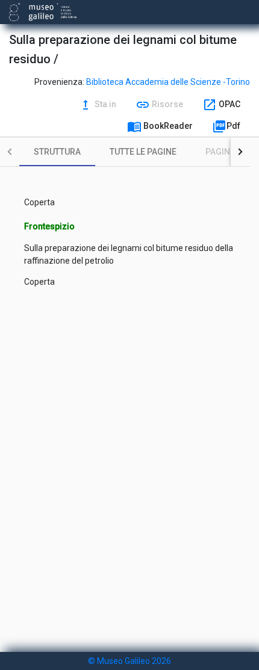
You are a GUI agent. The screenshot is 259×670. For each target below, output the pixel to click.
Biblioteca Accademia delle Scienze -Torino (168, 82)
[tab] (57, 151)
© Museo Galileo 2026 (129, 661)
